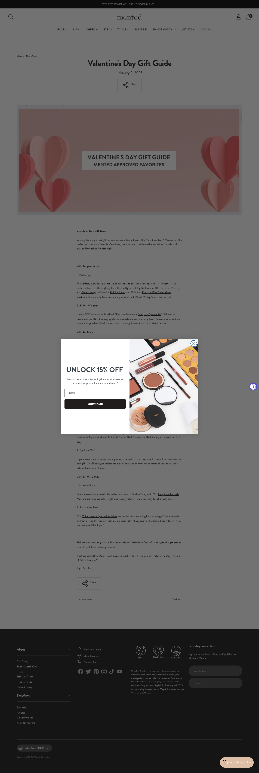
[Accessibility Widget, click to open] (253, 387)
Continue (95, 404)
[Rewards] (237, 762)
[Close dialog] (194, 343)
